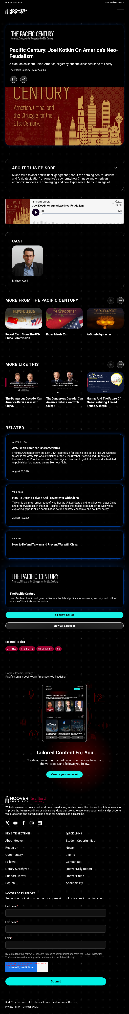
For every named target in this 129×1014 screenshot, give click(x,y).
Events (70, 854)
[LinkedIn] (40, 823)
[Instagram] (32, 823)
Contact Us (73, 861)
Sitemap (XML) (30, 1006)
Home (8, 673)
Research (11, 847)
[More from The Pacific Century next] (120, 300)
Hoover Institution (14, 2)
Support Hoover (15, 876)
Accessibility (74, 883)
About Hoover (14, 840)
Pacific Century (24, 673)
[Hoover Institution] (16, 11)
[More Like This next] (120, 364)
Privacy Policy (12, 1006)
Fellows (10, 861)
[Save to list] (13, 79)
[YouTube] (15, 823)
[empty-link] (27, 263)
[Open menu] (120, 11)
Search (10, 883)
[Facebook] (24, 823)
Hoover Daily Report (79, 869)
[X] (7, 823)
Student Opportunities (80, 840)
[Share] (23, 79)
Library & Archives (17, 869)
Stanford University (114, 2)
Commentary (14, 854)
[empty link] (23, 318)
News (70, 847)
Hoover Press (75, 876)
